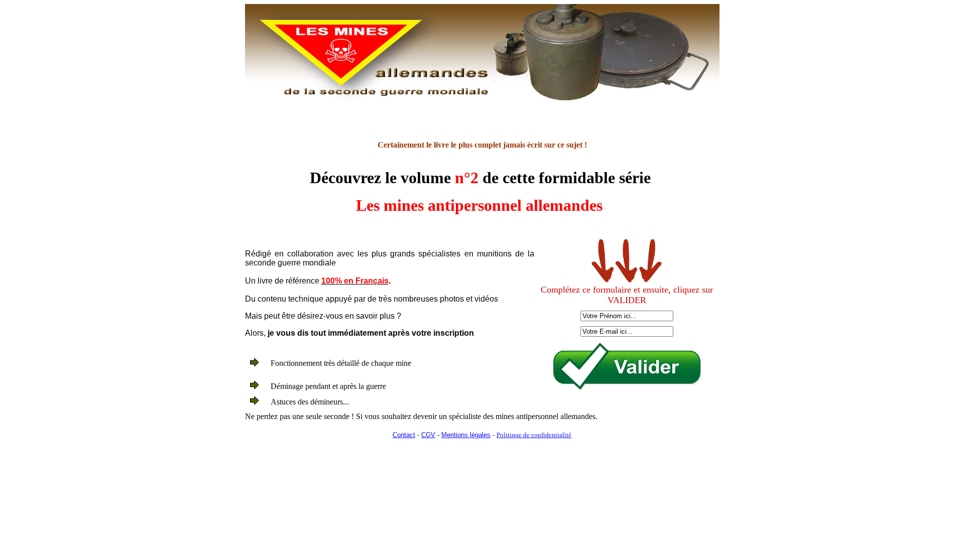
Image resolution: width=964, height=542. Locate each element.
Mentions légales (466, 435)
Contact (404, 435)
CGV (428, 435)
